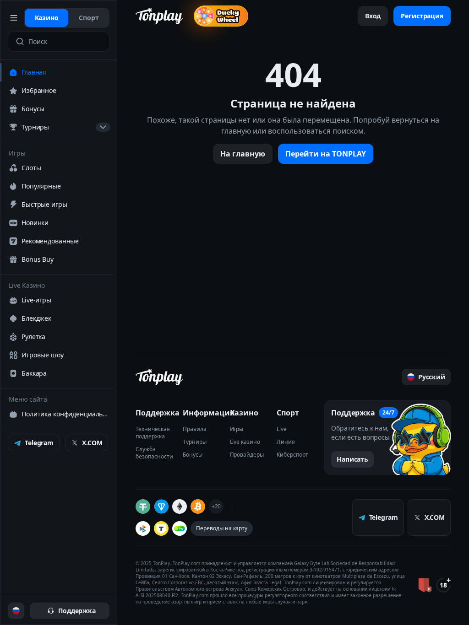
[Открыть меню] (14, 18)
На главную (242, 154)
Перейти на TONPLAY (325, 154)
